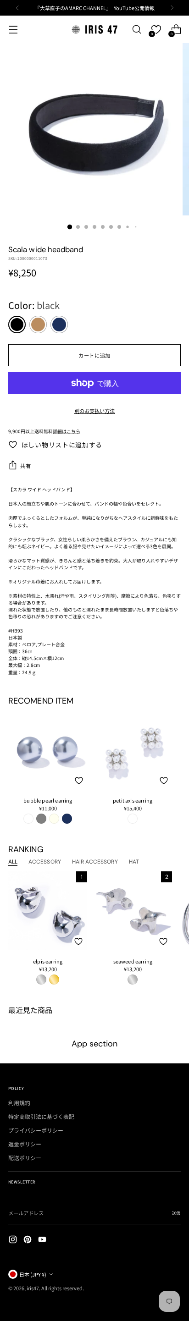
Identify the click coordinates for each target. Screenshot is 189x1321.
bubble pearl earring (47, 800)
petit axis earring (132, 800)
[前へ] (17, 8)
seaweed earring (132, 961)
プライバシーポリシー (35, 1130)
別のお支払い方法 (94, 410)
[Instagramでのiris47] (13, 1240)
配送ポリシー (24, 1157)
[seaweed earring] (132, 910)
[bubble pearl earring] (48, 749)
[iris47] (94, 29)
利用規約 (19, 1102)
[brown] (38, 324)
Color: (34, 305)
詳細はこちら (66, 431)
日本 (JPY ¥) (32, 1274)
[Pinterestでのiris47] (28, 1240)
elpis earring (47, 961)
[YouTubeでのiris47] (43, 1240)
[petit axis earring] (132, 749)
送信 (176, 1213)
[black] (17, 324)
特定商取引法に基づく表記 (41, 1116)
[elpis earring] (47, 910)
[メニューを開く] (13, 29)
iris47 (33, 1288)
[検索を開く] (136, 29)
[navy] (59, 324)
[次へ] (172, 8)
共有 (25, 465)
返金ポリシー (24, 1144)
